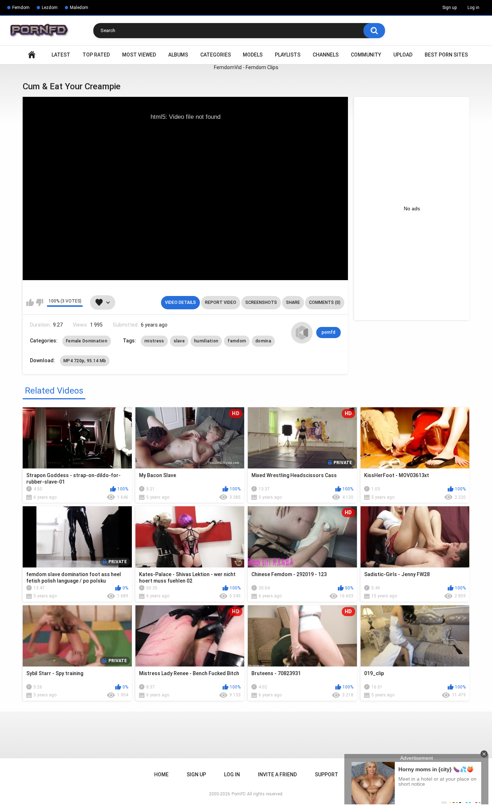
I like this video (30, 302)
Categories (215, 55)
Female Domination (86, 341)
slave (179, 341)
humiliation (206, 341)
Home (32, 55)
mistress (154, 341)
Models (253, 55)
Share (293, 302)
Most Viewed (139, 55)
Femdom (21, 7)
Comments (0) (324, 302)
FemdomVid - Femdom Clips (246, 67)
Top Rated (96, 55)
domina (263, 341)
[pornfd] (302, 333)
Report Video (220, 302)
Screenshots (261, 302)
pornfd (328, 332)
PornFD (239, 793)
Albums (178, 55)
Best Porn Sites (446, 55)
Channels (326, 55)
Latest (61, 55)
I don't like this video (39, 302)
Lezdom (50, 7)
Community (366, 55)
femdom (237, 341)
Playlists (287, 55)
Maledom (79, 7)
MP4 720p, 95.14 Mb (84, 360)
